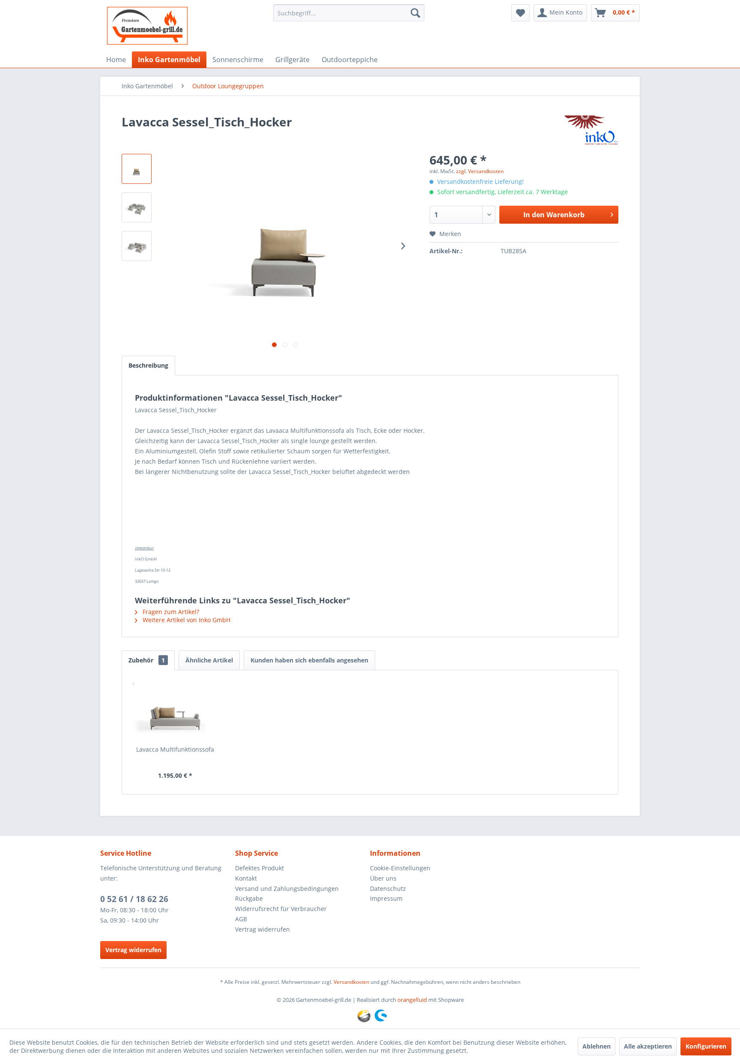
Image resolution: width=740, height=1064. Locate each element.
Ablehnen (596, 1046)
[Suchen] (415, 12)
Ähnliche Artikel (209, 660)
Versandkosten (351, 982)
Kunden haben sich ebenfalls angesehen (309, 660)
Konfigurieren (706, 1046)
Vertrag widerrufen (133, 950)
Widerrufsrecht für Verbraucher (281, 909)
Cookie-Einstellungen (400, 868)
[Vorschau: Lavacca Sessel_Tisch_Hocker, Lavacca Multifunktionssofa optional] (137, 246)
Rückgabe (249, 898)
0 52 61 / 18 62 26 (134, 899)
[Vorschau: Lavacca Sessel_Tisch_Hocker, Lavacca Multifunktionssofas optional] (137, 207)
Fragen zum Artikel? (170, 612)
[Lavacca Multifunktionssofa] (175, 711)
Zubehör (146, 660)
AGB (241, 919)
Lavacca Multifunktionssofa (175, 749)
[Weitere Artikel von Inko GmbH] (591, 130)
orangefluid (412, 1000)
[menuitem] (348, 12)
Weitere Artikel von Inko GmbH (185, 620)
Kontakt (246, 878)
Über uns (383, 878)
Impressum (386, 898)
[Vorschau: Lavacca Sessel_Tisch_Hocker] (137, 169)
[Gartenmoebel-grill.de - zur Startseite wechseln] (147, 25)
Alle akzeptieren (648, 1046)
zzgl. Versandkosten (480, 171)
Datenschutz (388, 888)
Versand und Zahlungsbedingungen (287, 888)
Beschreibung (148, 365)
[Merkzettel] (520, 12)
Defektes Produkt (259, 868)
